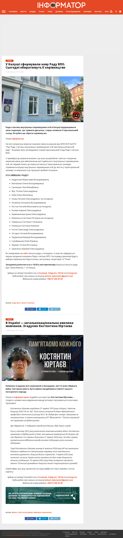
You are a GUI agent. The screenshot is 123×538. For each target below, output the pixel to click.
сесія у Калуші (27, 303)
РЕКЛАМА (87, 11)
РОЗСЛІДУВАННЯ (73, 11)
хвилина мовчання (42, 512)
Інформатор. (18, 138)
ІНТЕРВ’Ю (112, 534)
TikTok (61, 273)
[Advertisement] (61, 36)
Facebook (42, 273)
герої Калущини (25, 512)
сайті (25, 253)
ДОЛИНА (59, 11)
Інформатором (21, 397)
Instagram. (72, 273)
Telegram (52, 273)
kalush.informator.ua (15, 535)
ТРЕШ (50, 11)
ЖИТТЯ (23, 11)
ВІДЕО (67, 536)
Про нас (98, 11)
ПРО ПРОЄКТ (102, 534)
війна (14, 512)
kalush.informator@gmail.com (59, 276)
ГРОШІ (41, 11)
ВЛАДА (32, 11)
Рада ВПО (16, 303)
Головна (13, 11)
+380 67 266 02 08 (55, 279)
